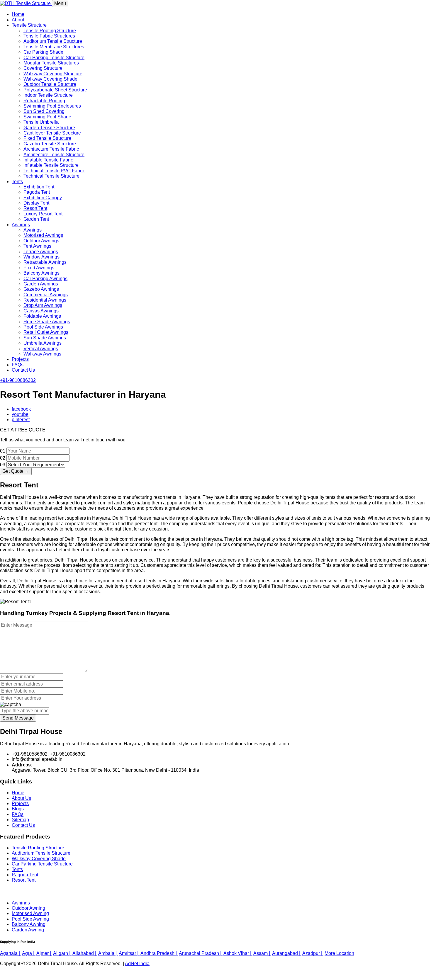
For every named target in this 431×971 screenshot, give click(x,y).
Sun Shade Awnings (44, 337)
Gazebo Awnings (41, 289)
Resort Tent (35, 208)
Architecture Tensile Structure (53, 154)
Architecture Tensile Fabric (51, 149)
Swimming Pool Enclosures (52, 105)
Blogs (18, 808)
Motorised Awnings (43, 235)
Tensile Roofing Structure (49, 30)
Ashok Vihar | (237, 953)
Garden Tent (36, 219)
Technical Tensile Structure (51, 176)
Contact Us (23, 370)
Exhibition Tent (38, 186)
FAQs (17, 364)
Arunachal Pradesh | (201, 953)
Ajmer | (44, 953)
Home (18, 14)
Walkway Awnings (42, 353)
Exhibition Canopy (42, 197)
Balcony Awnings (41, 273)
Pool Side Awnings (43, 326)
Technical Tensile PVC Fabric (54, 170)
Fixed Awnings (38, 267)
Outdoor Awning (28, 908)
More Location (339, 953)
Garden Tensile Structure (49, 127)
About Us (21, 798)
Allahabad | (84, 953)
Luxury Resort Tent (42, 213)
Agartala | (10, 953)
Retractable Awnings (45, 262)
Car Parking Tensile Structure (53, 57)
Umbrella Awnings (42, 343)
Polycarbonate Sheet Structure (55, 89)
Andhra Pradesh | (159, 953)
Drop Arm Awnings (42, 305)
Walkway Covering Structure (52, 73)
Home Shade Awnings (46, 321)
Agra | (28, 953)
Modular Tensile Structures (51, 62)
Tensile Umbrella (41, 122)
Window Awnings (41, 256)
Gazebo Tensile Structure (49, 143)
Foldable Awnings (42, 316)
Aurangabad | (286, 953)
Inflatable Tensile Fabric (48, 159)
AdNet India (137, 963)
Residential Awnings (44, 299)
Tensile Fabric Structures (49, 35)
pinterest (21, 419)
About (18, 19)
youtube (20, 414)
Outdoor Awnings (41, 240)
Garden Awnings (40, 283)
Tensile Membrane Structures (53, 46)
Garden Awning (28, 929)
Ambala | (108, 953)
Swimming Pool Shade (47, 116)
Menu (60, 3)
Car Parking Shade (43, 52)
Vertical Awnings (40, 348)
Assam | (262, 953)
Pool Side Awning (30, 918)
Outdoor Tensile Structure (49, 84)
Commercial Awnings (45, 294)
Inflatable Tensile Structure (51, 165)
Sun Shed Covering (44, 111)
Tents (17, 181)
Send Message (18, 717)
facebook (21, 409)
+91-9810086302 (18, 380)
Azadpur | (312, 953)
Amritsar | (129, 953)
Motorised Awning (30, 913)
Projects (20, 359)
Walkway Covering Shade (50, 78)
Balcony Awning (28, 924)
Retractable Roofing (44, 100)
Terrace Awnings (40, 251)
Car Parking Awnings (45, 278)
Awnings (21, 224)
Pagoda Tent (36, 192)
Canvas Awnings (41, 310)
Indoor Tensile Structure (48, 95)
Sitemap (20, 819)
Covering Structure (42, 68)
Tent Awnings (37, 246)
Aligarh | (62, 953)
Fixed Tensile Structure (47, 138)
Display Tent (36, 202)
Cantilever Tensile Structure (52, 132)
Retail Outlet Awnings (45, 332)
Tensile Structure (29, 25)
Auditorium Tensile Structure (52, 41)
